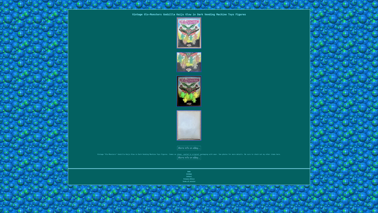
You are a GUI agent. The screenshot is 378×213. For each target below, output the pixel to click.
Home (189, 171)
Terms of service (189, 181)
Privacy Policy (189, 179)
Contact (189, 176)
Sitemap (189, 174)
